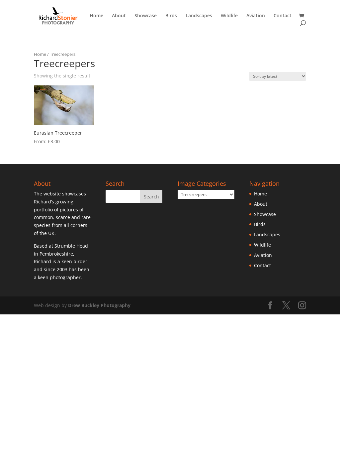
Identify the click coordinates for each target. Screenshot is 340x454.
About (119, 16)
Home (96, 16)
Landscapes (199, 16)
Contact (283, 16)
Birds (171, 16)
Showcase (145, 16)
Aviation (255, 16)
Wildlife (229, 16)
